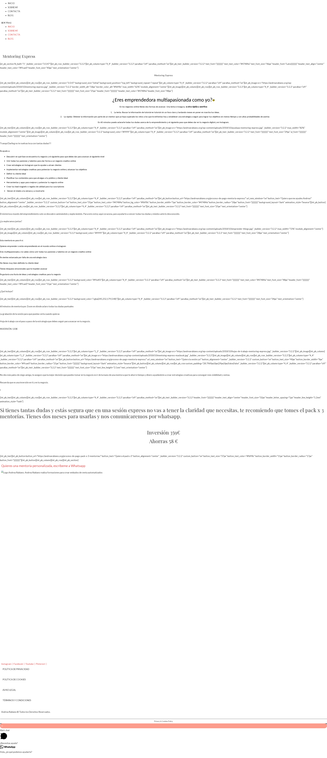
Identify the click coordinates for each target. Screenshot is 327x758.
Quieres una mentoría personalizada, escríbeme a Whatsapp (43, 466)
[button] (163, 23)
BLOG (11, 15)
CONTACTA (14, 11)
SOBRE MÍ (13, 7)
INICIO (11, 3)
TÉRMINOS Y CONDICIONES (17, 700)
